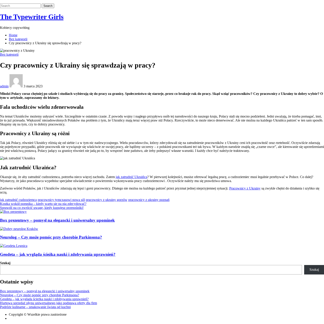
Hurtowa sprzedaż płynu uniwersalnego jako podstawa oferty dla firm (48, 303)
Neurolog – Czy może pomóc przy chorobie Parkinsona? (51, 237)
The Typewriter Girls (31, 17)
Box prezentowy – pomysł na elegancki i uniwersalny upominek (57, 220)
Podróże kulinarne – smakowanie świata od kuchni (35, 307)
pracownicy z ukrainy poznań (148, 200)
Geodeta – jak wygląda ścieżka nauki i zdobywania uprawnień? (57, 254)
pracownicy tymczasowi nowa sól (61, 200)
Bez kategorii (9, 54)
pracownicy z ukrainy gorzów (106, 200)
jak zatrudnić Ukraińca (131, 177)
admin (4, 86)
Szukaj (5, 263)
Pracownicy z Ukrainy (245, 188)
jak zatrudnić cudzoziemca (18, 200)
